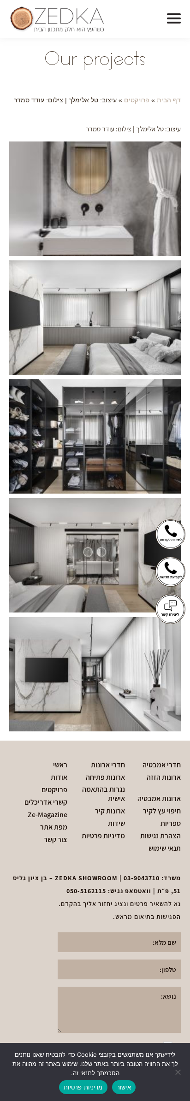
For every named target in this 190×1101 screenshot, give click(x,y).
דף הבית (169, 100)
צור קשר (55, 839)
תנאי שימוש (164, 848)
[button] (174, 18)
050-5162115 (86, 891)
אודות (59, 777)
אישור (124, 1087)
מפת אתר (53, 827)
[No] (178, 1072)
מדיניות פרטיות (103, 836)
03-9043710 (142, 878)
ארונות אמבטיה (159, 798)
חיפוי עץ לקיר (162, 811)
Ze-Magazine (47, 814)
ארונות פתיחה (105, 777)
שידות (116, 823)
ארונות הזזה (164, 777)
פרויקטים (136, 100)
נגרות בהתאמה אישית (103, 794)
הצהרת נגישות (160, 836)
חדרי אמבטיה (161, 765)
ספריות (170, 823)
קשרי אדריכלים (45, 802)
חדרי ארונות (108, 765)
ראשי (60, 765)
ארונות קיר (110, 811)
